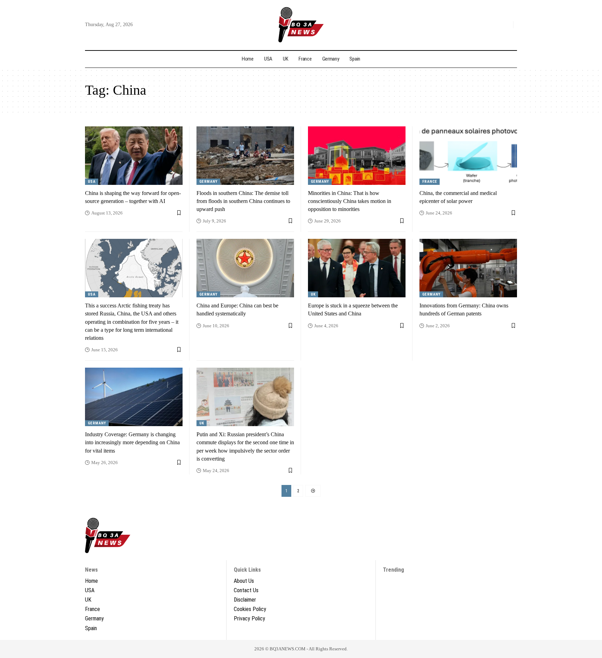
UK (313, 294)
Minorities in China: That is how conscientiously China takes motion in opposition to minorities (349, 201)
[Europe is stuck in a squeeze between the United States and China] (357, 268)
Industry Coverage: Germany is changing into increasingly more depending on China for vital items (132, 442)
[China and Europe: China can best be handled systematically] (245, 268)
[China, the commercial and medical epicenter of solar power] (468, 155)
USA (92, 181)
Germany (208, 181)
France (429, 181)
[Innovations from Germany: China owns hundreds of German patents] (468, 268)
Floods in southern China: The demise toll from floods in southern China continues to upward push (243, 201)
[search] (506, 24)
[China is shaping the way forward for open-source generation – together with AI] (134, 155)
